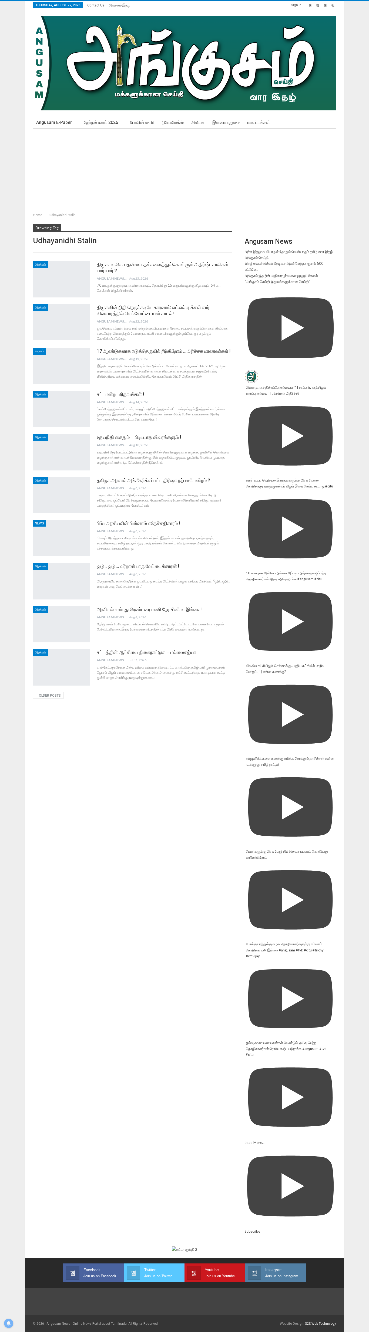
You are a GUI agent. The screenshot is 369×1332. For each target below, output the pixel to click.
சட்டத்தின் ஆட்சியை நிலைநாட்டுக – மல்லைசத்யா (146, 652)
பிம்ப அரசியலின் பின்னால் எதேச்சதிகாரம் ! (138, 523)
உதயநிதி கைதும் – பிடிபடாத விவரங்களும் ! (139, 437)
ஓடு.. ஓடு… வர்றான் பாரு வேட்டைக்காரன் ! (138, 566)
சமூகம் (39, 351)
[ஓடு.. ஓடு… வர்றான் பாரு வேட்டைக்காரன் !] (61, 581)
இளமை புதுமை (226, 122)
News (39, 523)
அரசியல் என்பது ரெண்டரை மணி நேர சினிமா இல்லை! (149, 609)
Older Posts (49, 695)
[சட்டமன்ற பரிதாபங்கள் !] (61, 409)
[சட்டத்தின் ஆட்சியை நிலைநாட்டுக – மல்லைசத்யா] (61, 667)
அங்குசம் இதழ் (119, 5)
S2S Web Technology (320, 1324)
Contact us (96, 5)
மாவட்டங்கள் (258, 122)
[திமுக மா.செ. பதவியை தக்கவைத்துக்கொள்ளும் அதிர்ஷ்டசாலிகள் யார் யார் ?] (61, 279)
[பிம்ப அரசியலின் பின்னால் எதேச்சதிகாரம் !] (61, 538)
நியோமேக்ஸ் (173, 122)
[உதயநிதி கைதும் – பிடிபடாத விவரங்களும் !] (61, 452)
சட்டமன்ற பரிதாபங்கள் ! (120, 394)
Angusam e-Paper (54, 122)
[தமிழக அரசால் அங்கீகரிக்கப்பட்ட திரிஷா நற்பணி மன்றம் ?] (61, 495)
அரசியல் (40, 264)
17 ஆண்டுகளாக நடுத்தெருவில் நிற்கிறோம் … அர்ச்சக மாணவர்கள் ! (163, 351)
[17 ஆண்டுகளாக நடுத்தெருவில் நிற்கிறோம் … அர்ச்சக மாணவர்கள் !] (61, 366)
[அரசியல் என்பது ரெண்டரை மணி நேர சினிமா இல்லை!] (61, 624)
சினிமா (198, 122)
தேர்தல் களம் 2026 (101, 122)
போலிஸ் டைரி (142, 122)
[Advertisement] (184, 169)
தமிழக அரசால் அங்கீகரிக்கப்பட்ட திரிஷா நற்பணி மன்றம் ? (153, 480)
